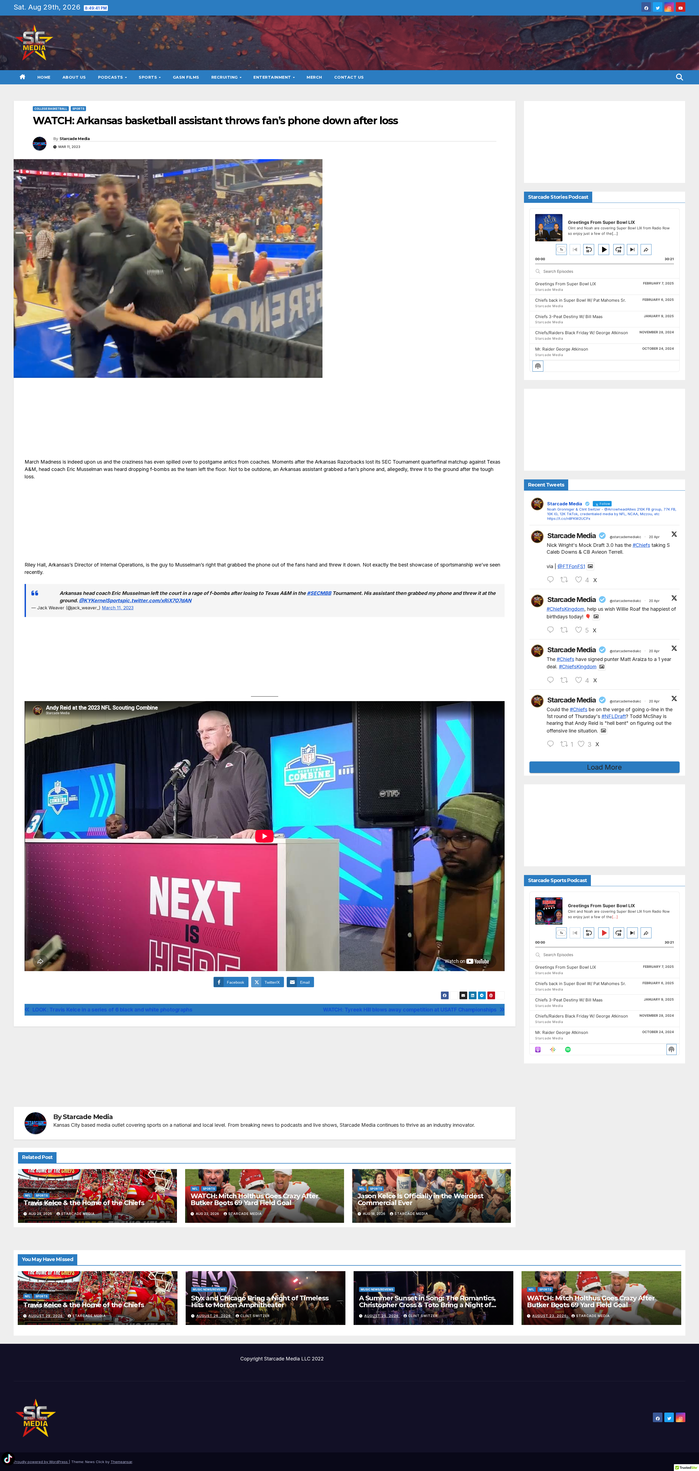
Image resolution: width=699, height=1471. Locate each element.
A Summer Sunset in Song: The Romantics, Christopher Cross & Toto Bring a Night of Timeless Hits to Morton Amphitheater (427, 1305)
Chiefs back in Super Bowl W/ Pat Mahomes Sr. (580, 300)
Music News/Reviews (209, 1289)
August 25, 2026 (382, 1316)
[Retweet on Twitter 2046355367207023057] (566, 630)
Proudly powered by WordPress (41, 1462)
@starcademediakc (625, 537)
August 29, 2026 (46, 1316)
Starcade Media (75, 138)
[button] (679, 77)
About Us (74, 77)
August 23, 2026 (550, 1316)
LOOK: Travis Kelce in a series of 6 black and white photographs (112, 1010)
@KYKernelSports (100, 600)
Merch (314, 77)
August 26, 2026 (214, 1316)
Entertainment (272, 77)
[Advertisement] (264, 419)
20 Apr (654, 537)
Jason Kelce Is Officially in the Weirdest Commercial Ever (420, 1199)
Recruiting (225, 77)
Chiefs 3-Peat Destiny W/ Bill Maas (569, 316)
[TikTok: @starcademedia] (8, 1459)
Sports (148, 77)
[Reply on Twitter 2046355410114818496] (552, 580)
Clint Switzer (255, 1316)
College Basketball (50, 108)
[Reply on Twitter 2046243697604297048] (552, 744)
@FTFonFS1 (571, 566)
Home (44, 77)
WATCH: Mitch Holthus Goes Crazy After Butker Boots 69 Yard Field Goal (254, 1199)
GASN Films (186, 77)
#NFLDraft (614, 716)
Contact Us (349, 77)
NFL (28, 1195)
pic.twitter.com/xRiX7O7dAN (156, 600)
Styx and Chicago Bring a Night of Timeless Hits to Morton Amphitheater (259, 1301)
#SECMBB (319, 593)
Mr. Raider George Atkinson (561, 349)
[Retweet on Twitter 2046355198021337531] (566, 680)
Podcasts (111, 77)
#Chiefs (641, 545)
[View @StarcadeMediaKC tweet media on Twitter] (590, 566)
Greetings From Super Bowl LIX (565, 283)
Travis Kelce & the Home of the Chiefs (83, 1203)
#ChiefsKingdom (565, 609)
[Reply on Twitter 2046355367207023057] (552, 630)
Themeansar (121, 1462)
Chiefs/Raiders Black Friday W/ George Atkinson (581, 333)
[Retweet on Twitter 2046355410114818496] (566, 580)
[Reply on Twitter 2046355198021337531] (552, 680)
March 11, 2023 (118, 607)
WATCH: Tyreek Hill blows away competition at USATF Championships (409, 1010)
